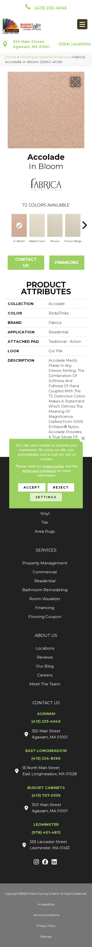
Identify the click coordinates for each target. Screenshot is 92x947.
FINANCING (67, 262)
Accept (32, 487)
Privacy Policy (46, 926)
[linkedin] (54, 862)
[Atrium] (55, 225)
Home (10, 57)
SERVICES (46, 550)
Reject (61, 487)
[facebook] (45, 862)
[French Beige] (73, 225)
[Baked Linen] (37, 225)
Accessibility (46, 904)
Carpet (43, 57)
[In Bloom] (19, 225)
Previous (8, 222)
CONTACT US (46, 702)
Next (84, 222)
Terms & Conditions (46, 915)
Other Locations (75, 43)
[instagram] (36, 862)
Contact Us (26, 262)
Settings (46, 497)
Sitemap (46, 936)
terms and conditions (39, 471)
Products (61, 57)
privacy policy (53, 466)
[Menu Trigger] (82, 24)
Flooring (27, 57)
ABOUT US (46, 635)
